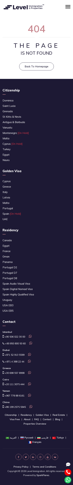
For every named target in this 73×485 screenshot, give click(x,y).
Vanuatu (7, 127)
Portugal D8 (10, 278)
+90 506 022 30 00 (14, 336)
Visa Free (15, 419)
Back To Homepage (36, 66)
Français (36, 442)
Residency (10, 230)
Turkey (7, 149)
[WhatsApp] (30, 336)
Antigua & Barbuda (14, 122)
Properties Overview (35, 423)
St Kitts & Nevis (12, 116)
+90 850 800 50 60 (15, 343)
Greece (7, 186)
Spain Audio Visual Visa (16, 283)
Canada (7, 240)
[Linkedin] (33, 457)
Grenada (8, 111)
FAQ (36, 419)
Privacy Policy (21, 466)
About (27, 419)
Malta (6, 138)
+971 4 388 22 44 (14, 361)
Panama (8, 262)
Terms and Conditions (44, 466)
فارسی (44, 437)
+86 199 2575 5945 (15, 406)
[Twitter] (26, 457)
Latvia (6, 197)
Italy (5, 192)
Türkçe (60, 437)
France (7, 251)
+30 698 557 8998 (14, 372)
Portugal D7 (10, 272)
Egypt (6, 154)
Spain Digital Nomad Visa (18, 289)
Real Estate (59, 414)
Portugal (8, 208)
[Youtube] (48, 457)
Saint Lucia (9, 105)
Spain (12, 213)
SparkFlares (42, 475)
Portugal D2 (10, 267)
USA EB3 (8, 305)
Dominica (8, 100)
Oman (6, 256)
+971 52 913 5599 (14, 354)
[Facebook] (18, 457)
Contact (47, 419)
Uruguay (7, 299)
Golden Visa (12, 171)
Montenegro (16, 133)
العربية (13, 437)
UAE (5, 219)
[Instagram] (40, 457)
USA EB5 (8, 310)
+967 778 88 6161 (14, 395)
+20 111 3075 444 (14, 384)
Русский (28, 437)
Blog (57, 419)
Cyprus (13, 143)
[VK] (55, 457)
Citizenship (11, 90)
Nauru (6, 160)
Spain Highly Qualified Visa (18, 294)
